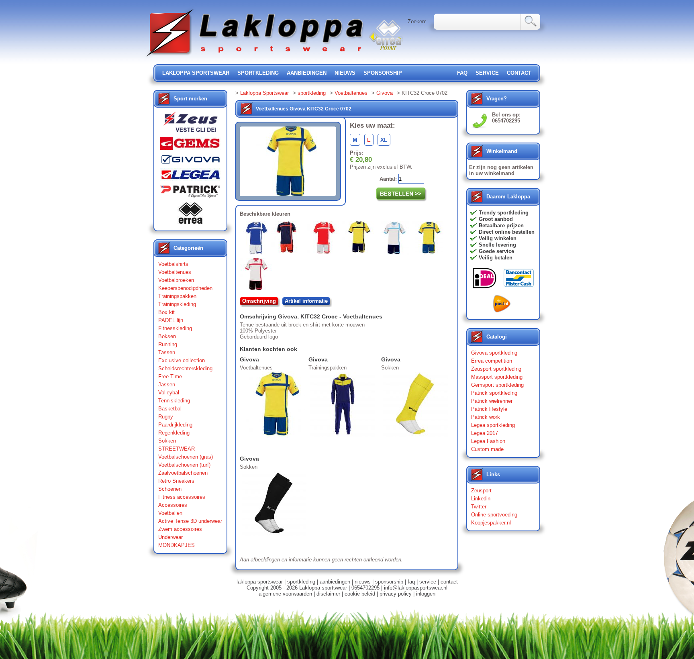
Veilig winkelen (497, 238)
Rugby (165, 417)
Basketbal (170, 409)
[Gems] (190, 145)
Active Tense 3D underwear (190, 521)
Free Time (170, 376)
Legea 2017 (484, 433)
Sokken (167, 441)
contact (519, 73)
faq (411, 582)
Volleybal (168, 393)
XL (384, 140)
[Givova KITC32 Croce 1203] (324, 239)
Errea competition (491, 361)
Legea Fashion (488, 441)
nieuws (345, 73)
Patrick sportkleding (494, 393)
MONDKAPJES (176, 545)
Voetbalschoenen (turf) (184, 465)
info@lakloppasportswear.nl (415, 588)
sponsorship (382, 73)
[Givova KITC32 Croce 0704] (360, 238)
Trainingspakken (177, 296)
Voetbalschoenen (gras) (185, 457)
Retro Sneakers (176, 481)
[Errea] (190, 215)
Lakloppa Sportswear (264, 93)
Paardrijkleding (175, 425)
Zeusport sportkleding (496, 369)
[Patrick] (190, 193)
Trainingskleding (177, 304)
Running (167, 344)
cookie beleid (360, 594)
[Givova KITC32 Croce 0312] (257, 275)
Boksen (167, 336)
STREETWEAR (176, 449)
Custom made (487, 449)
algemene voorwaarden (285, 594)
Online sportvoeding (494, 515)
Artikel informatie (306, 301)
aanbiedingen (307, 73)
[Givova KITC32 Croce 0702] (429, 239)
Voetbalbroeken (176, 280)
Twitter (478, 507)
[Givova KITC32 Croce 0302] (255, 239)
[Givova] (190, 161)
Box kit (166, 312)
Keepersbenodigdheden (185, 288)
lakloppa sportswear (195, 73)
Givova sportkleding (494, 353)
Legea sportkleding (493, 425)
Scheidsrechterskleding (185, 368)
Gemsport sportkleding (497, 385)
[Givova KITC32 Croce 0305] (395, 239)
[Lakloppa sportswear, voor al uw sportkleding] (255, 57)
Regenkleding (174, 433)
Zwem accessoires (180, 529)
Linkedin (480, 499)
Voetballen (170, 513)
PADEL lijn (170, 320)
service (487, 73)
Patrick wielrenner (491, 401)
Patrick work (485, 417)
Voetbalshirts (173, 264)
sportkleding (258, 73)
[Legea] (190, 176)
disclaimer (328, 594)
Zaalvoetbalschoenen (183, 473)
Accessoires (172, 505)
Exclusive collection (181, 360)
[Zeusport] (190, 124)
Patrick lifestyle (489, 409)
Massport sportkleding (497, 377)
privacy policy (396, 594)
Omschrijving (259, 301)
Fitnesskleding (175, 328)
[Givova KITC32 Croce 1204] (289, 238)
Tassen (166, 352)
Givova (384, 93)
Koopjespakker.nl (491, 523)
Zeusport (481, 491)
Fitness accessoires (181, 497)
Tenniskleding (174, 401)
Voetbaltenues (174, 272)
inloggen (425, 594)
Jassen (166, 385)
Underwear (170, 537)
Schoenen (170, 489)
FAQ (462, 73)
